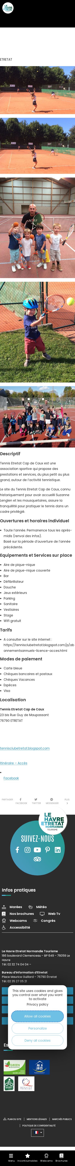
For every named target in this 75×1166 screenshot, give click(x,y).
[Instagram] (27, 849)
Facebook (11, 778)
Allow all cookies (37, 1016)
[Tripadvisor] (37, 859)
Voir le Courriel (15, 731)
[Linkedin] (57, 849)
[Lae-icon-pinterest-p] (47, 849)
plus (67, 801)
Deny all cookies (38, 1040)
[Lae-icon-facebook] (17, 849)
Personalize (37, 1028)
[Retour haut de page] (65, 1130)
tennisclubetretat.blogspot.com (25, 748)
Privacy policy (37, 1004)
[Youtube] (37, 849)
